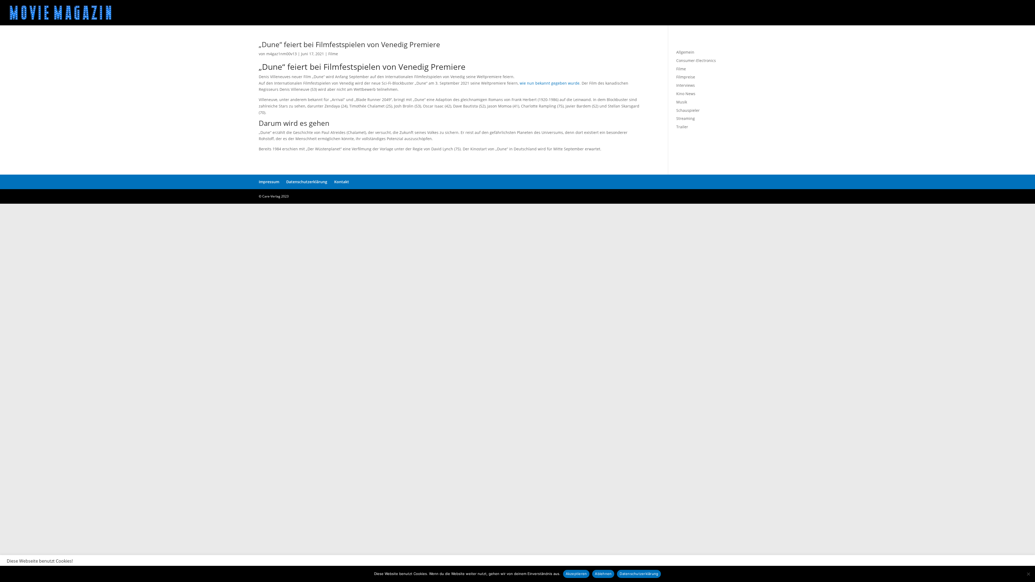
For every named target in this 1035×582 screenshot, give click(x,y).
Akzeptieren (576, 573)
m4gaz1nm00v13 (281, 53)
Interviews (685, 85)
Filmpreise (685, 76)
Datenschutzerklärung (306, 181)
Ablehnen (603, 573)
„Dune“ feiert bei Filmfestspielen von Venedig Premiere (349, 44)
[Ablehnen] (1028, 574)
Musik (681, 102)
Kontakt (341, 181)
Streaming (685, 118)
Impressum (269, 181)
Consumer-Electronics (696, 60)
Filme (333, 53)
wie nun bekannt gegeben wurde (549, 83)
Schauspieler (688, 110)
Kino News (685, 93)
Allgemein (685, 52)
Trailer (682, 126)
